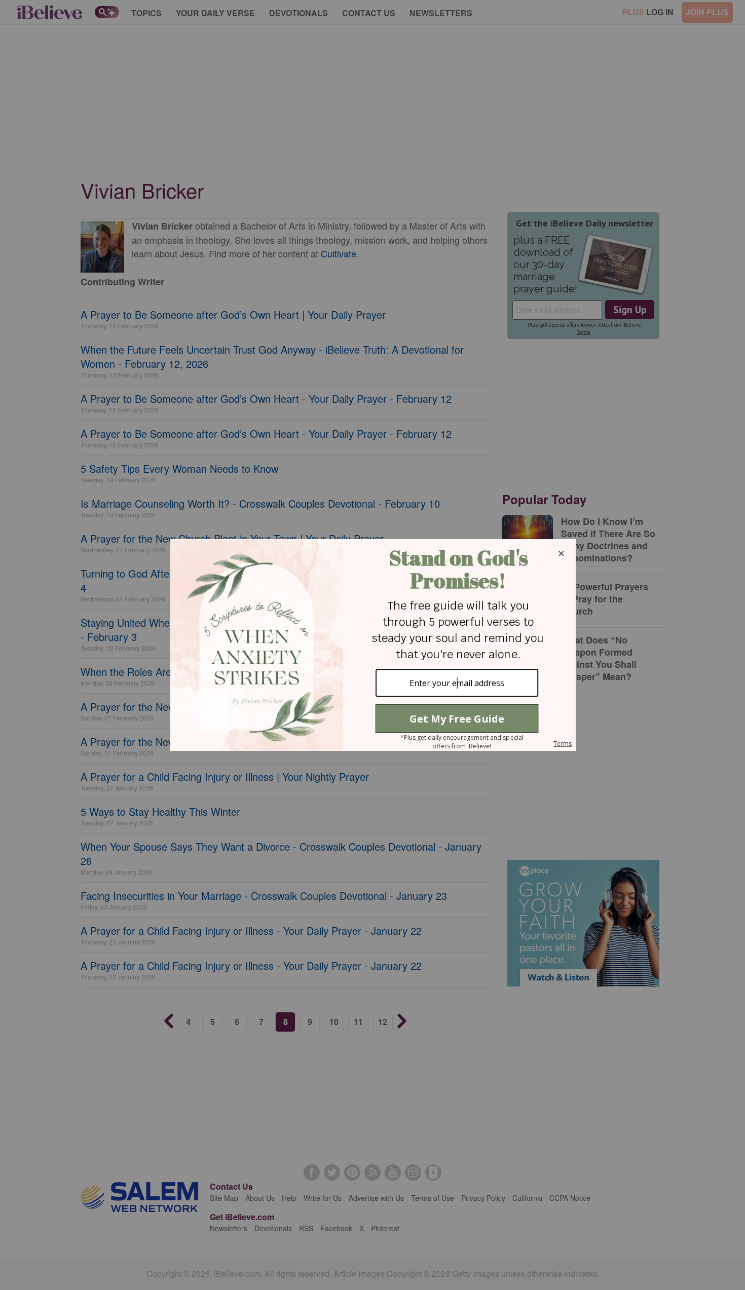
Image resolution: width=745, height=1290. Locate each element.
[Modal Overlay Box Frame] (372, 645)
